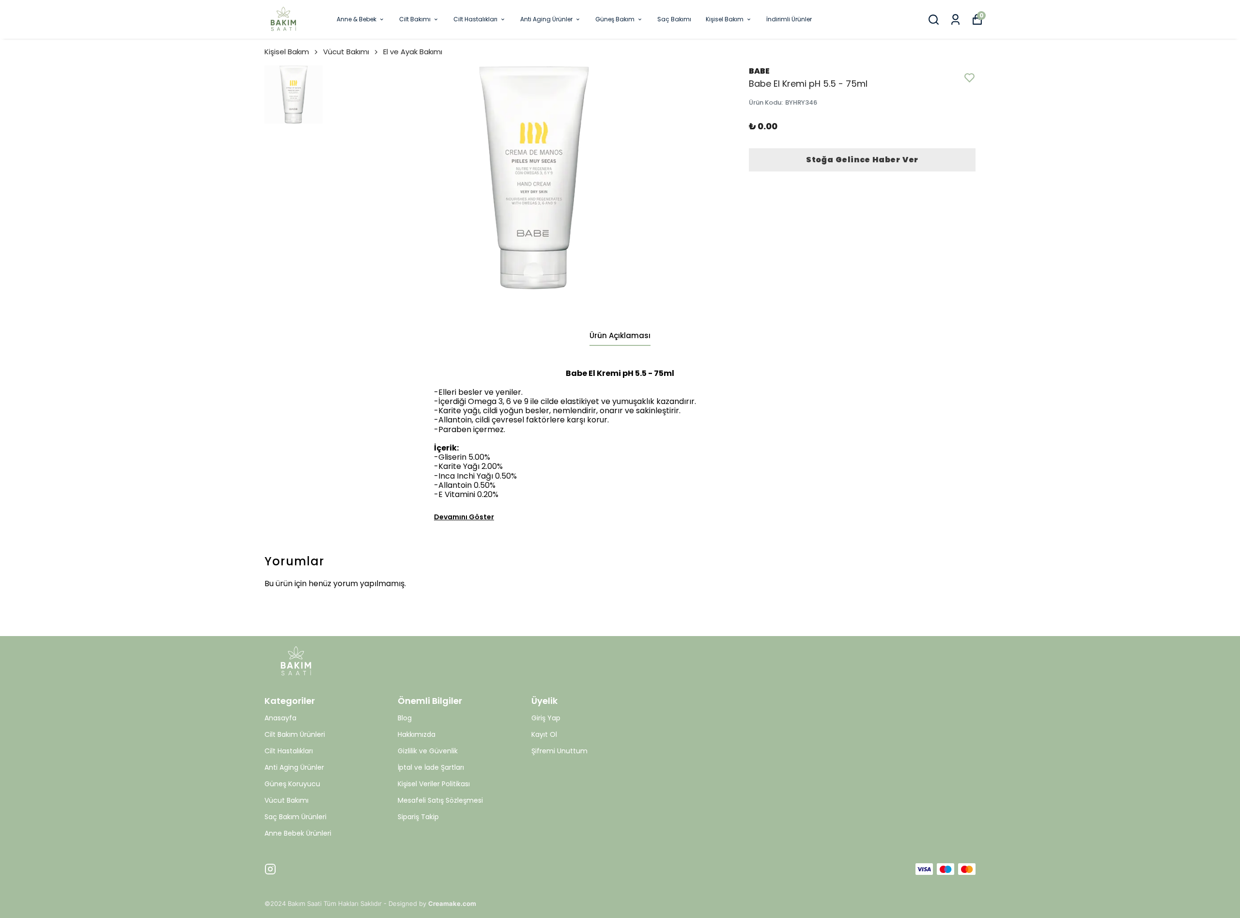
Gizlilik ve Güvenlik (428, 751)
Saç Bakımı (674, 19)
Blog (405, 718)
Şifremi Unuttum (559, 751)
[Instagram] (270, 869)
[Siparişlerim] (955, 20)
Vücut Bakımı (346, 52)
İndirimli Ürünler (789, 19)
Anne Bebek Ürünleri (297, 833)
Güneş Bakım (615, 19)
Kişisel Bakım (725, 19)
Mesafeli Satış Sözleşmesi (440, 800)
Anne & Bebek (356, 19)
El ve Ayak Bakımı (412, 52)
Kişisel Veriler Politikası (434, 784)
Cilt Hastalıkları (475, 19)
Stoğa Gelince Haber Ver (862, 159)
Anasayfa (280, 718)
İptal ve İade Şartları (431, 767)
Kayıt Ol (544, 734)
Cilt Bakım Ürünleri (294, 734)
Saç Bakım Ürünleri (295, 817)
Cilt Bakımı (415, 19)
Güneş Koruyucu (292, 784)
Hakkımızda (416, 734)
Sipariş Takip (418, 817)
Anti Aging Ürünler (546, 19)
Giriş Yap (545, 718)
